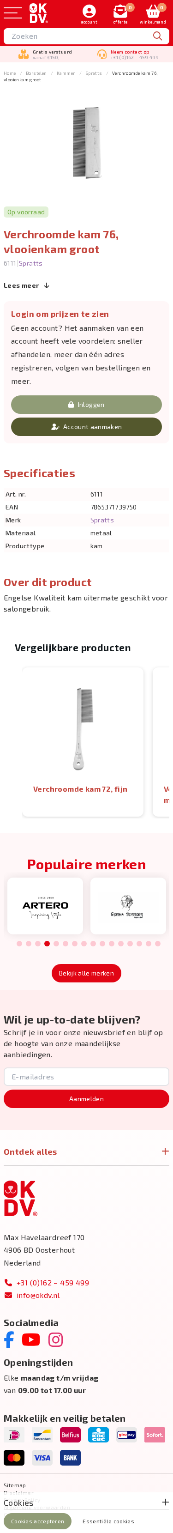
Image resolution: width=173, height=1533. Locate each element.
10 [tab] (102, 944)
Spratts (94, 73)
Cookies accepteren (37, 1521)
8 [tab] (84, 944)
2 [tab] (28, 944)
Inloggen (91, 404)
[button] (13, 742)
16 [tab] (158, 944)
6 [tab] (65, 944)
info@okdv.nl (38, 1295)
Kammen (66, 73)
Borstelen (36, 73)
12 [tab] (121, 944)
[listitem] (82, 742)
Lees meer (22, 285)
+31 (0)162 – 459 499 (53, 1282)
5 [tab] (56, 944)
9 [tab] (93, 944)
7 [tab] (74, 944)
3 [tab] (37, 944)
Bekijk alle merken (86, 973)
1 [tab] (19, 944)
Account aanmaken (92, 426)
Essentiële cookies (108, 1521)
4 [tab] (46, 944)
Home (10, 73)
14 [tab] (139, 944)
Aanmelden (86, 1099)
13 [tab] (130, 944)
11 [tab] (111, 944)
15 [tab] (148, 944)
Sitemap (15, 1485)
